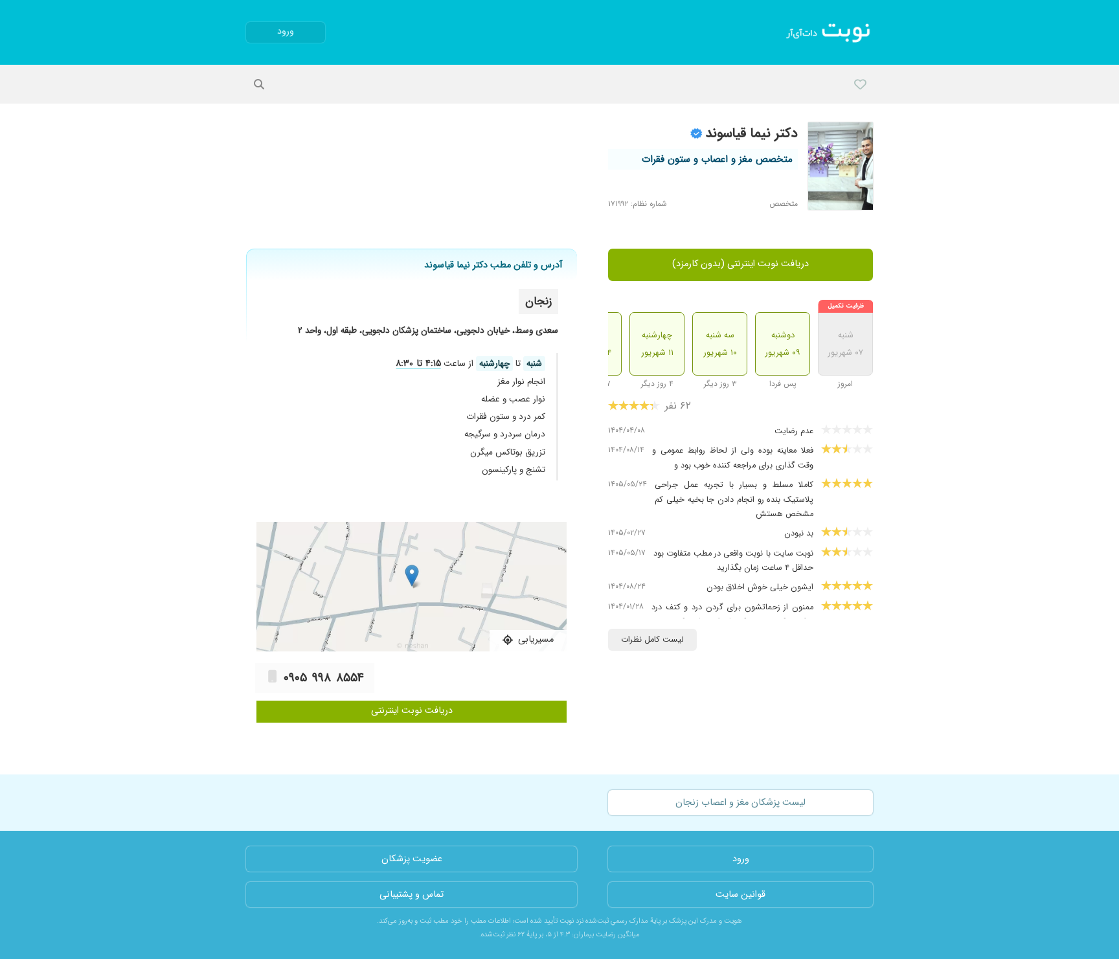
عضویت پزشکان (411, 859)
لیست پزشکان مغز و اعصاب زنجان (740, 802)
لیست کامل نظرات (652, 639)
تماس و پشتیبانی (411, 894)
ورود (285, 31)
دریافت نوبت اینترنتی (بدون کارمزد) (740, 263)
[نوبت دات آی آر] (829, 32)
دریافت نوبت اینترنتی (412, 710)
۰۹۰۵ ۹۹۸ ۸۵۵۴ (324, 678)
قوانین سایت (740, 894)
